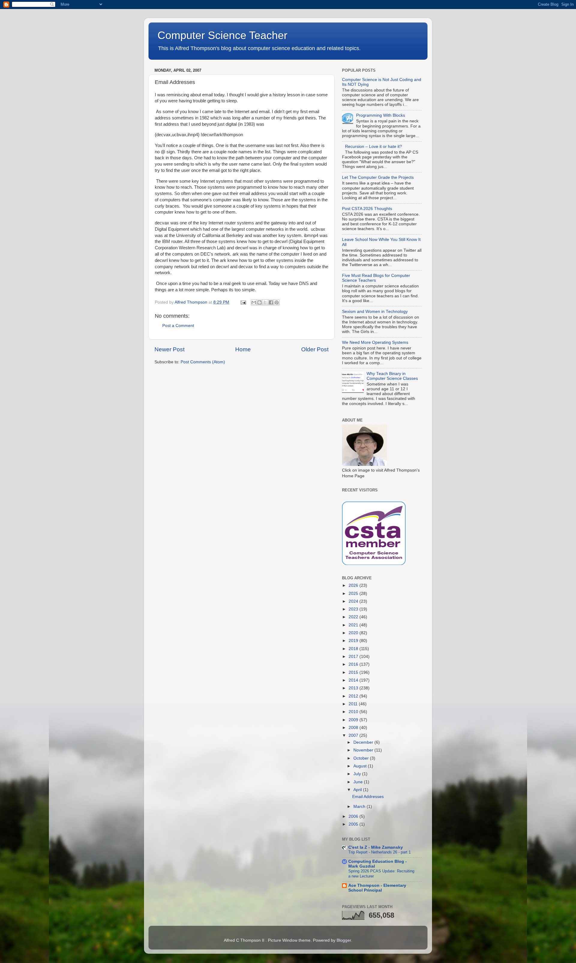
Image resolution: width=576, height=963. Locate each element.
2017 (354, 656)
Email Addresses (368, 796)
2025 (354, 593)
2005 (354, 824)
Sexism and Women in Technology (375, 311)
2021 (354, 625)
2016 (354, 664)
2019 (354, 640)
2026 (354, 585)
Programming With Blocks (380, 115)
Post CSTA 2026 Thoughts (367, 208)
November (363, 750)
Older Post (314, 349)
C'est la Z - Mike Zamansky (375, 847)
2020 (354, 633)
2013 (354, 688)
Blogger (344, 940)
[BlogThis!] (259, 302)
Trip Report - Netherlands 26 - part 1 (379, 852)
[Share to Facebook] (271, 302)
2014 (354, 680)
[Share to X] (265, 302)
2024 (354, 601)
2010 (354, 712)
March (360, 806)
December (363, 742)
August (360, 766)
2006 (354, 816)
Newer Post (169, 349)
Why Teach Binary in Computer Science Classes (392, 376)
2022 (354, 617)
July (357, 774)
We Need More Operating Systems (375, 342)
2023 (354, 609)
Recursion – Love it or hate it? (373, 146)
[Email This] (254, 302)
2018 (354, 648)
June (358, 782)
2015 (354, 672)
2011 (354, 704)
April (358, 790)
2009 (354, 720)
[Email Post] (242, 302)
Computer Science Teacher (222, 35)
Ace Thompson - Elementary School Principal (377, 887)
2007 (354, 735)
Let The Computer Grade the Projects (378, 177)
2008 (354, 727)
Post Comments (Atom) (203, 362)
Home (243, 349)
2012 (354, 696)
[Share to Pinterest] (277, 302)
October (361, 758)
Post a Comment (178, 325)
